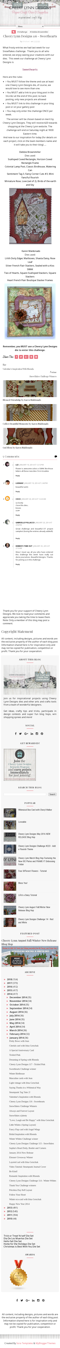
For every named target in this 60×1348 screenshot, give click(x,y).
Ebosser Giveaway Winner (21, 1157)
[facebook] (15, 734)
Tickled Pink (14, 1055)
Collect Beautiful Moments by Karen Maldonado (25, 423)
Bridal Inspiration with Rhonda (23, 1134)
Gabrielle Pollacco (25, 522)
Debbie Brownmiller (30, 152)
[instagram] (37, 734)
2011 (10, 1215)
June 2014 (15, 1019)
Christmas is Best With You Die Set (22, 1246)
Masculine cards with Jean (20, 1078)
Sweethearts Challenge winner (22, 1069)
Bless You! (22, 883)
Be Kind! (13, 1171)
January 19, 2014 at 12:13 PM (31, 465)
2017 (10, 983)
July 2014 (15, 1015)
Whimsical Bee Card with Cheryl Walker (35, 809)
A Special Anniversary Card (21, 1050)
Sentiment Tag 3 (15, 173)
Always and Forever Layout (21, 1111)
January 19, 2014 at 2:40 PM (36, 483)
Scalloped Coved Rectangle (22, 159)
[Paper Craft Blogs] (19, 1274)
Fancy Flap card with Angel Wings (24, 1129)
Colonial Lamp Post (15, 166)
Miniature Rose (13, 181)
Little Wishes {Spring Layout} (22, 1125)
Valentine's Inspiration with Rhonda (25, 1097)
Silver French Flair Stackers (20, 265)
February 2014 (18, 1034)
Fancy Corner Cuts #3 (36, 173)
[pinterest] (42, 734)
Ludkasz (19, 483)
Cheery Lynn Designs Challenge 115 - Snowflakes (31, 1143)
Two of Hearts (11, 272)
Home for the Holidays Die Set (19, 1243)
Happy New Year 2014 (19, 1204)
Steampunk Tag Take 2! (19, 1092)
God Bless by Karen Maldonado (17, 447)
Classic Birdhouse (35, 166)
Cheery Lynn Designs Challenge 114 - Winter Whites (32, 1180)
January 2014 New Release (21, 1153)
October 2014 (17, 1004)
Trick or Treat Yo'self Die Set (18, 1235)
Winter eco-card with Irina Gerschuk (25, 1199)
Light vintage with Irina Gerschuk (24, 1083)
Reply (18, 476)
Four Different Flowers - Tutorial (32, 871)
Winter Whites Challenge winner (23, 1139)
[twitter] (20, 734)
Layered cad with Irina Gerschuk (23, 1162)
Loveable (22, 822)
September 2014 (19, 1008)
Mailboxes (29, 258)
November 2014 (19, 1001)
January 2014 (17, 1037)
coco (18, 499)
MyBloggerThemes (46, 1343)
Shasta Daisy (42, 258)
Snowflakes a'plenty (18, 1115)
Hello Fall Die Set (13, 1241)
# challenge (22, 32)
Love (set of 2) (29, 181)
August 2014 (17, 1011)
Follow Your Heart (17, 1195)
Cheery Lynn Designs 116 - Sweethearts (27, 1101)
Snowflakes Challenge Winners (23, 1106)
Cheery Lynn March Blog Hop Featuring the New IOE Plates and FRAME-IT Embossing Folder (37, 861)
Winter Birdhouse (17, 1073)
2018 (10, 979)
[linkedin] (32, 734)
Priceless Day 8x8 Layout (20, 1190)
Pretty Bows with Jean (19, 1041)
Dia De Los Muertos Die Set (18, 1238)
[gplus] (26, 734)
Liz (17, 465)
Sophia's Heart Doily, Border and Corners (27, 1148)
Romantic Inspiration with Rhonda (24, 1176)
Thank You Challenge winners (22, 1185)
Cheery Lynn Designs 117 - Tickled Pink (27, 1064)
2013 (10, 1207)
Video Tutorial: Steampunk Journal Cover (27, 1167)
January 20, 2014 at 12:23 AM (33, 499)
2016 (10, 986)
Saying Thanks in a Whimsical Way (25, 1087)
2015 (10, 990)
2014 (10, 994)
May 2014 (15, 1023)
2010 (10, 1218)
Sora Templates (24, 1343)
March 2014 (16, 1030)
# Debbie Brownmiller (39, 32)
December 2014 (18, 997)
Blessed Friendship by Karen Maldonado (22, 399)
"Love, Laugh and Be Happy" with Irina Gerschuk (31, 1120)
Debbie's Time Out (24, 546)
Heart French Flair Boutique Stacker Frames (30, 280)
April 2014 (15, 1026)
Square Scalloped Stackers (34, 272)
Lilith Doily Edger (14, 258)
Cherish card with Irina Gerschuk (24, 1046)
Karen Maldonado (31, 251)
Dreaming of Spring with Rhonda (24, 1060)
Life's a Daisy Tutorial (27, 895)
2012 (10, 1211)
